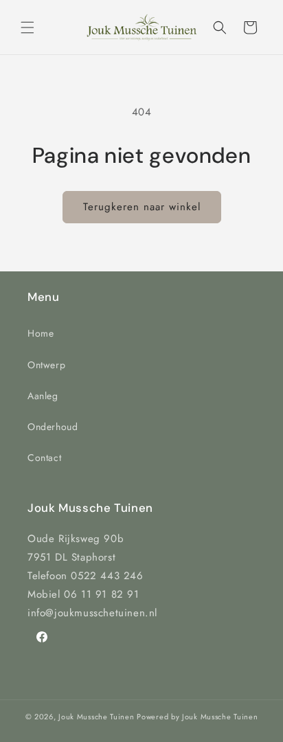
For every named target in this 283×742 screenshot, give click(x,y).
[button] (27, 27)
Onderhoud (52, 427)
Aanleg (42, 396)
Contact (44, 457)
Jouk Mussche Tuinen (96, 716)
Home (40, 333)
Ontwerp (46, 365)
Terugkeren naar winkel (142, 206)
